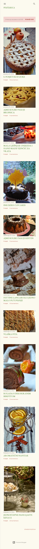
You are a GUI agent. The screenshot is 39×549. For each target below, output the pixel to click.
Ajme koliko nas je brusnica (14, 111)
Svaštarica (9, 7)
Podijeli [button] (5, 80)
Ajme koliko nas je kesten (18, 238)
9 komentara (14, 115)
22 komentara (14, 521)
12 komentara (14, 399)
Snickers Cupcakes (14, 205)
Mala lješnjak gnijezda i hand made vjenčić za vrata (17, 148)
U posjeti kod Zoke (14, 76)
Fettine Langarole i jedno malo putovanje (19, 299)
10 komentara (14, 303)
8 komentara (14, 458)
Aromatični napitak (15, 455)
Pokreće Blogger (21, 542)
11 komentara (14, 241)
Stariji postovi (30, 529)
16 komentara (14, 80)
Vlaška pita (10, 334)
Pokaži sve (29, 19)
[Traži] (34, 3)
